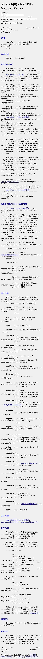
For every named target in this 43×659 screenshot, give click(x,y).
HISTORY (4, 619)
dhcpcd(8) (34, 613)
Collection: (5, 21)
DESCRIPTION (6, 64)
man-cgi (21, 657)
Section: (5, 17)
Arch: (30, 17)
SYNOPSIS (5, 54)
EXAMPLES (5, 528)
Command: (5, 12)
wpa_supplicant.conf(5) (17, 117)
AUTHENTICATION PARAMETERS (14, 204)
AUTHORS (4, 631)
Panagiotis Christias (32, 657)
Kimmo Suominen (6, 657)
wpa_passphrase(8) (10, 522)
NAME (3, 38)
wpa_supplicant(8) (15, 74)
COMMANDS (5, 293)
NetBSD (33, 655)
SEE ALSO (5, 516)
